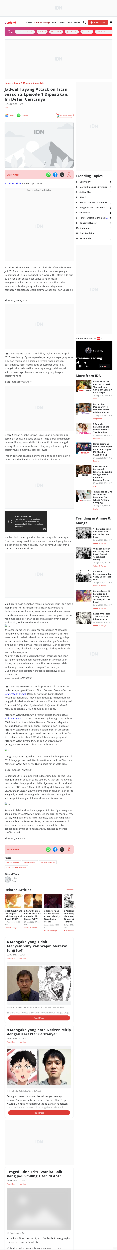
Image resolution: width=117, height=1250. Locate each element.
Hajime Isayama (13, 718)
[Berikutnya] (74, 906)
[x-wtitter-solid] (62, 174)
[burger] (110, 22)
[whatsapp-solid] (48, 174)
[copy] (69, 174)
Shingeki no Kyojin (15, 693)
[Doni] (8, 879)
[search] (84, 22)
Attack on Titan (13, 183)
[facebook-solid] (55, 174)
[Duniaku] (10, 22)
